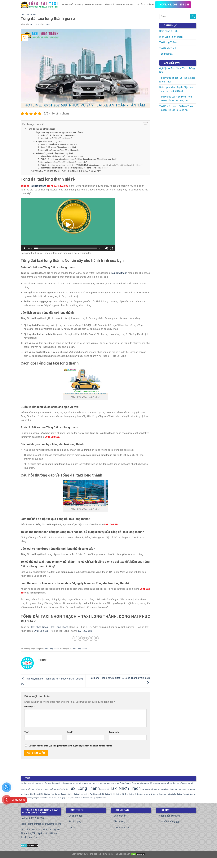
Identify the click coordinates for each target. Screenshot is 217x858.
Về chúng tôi (75, 815)
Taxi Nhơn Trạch (39, 627)
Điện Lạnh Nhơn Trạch (171, 36)
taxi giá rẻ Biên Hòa (61, 789)
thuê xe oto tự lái (146, 794)
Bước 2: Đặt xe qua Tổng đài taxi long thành (58, 147)
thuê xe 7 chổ (89, 794)
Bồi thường (119, 821)
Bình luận (29, 706)
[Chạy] (24, 248)
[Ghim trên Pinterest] (90, 638)
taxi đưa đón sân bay (65, 794)
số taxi (136, 783)
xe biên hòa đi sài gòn (51, 798)
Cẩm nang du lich (50, 783)
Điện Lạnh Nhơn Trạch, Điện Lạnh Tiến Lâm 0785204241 (176, 89)
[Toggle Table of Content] (144, 124)
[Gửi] (193, 16)
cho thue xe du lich (27, 783)
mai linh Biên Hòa (103, 783)
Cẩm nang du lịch (168, 31)
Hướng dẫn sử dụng (169, 815)
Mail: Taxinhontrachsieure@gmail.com (41, 823)
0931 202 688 (41, 630)
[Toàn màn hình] (111, 248)
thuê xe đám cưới (183, 794)
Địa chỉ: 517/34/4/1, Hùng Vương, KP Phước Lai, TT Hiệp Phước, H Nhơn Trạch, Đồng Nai (40, 833)
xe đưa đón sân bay (88, 798)
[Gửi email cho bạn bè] (85, 638)
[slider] (65, 248)
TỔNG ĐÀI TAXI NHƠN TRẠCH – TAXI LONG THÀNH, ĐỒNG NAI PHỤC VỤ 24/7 (68, 171)
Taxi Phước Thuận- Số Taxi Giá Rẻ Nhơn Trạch (177, 79)
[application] (68, 224)
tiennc (46, 24)
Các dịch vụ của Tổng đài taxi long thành (57, 138)
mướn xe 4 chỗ (115, 783)
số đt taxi (183, 783)
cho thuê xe (39, 783)
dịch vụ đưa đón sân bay (66, 783)
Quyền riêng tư (121, 827)
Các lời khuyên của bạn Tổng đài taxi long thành (60, 150)
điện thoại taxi (101, 798)
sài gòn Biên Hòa (127, 783)
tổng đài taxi (38, 798)
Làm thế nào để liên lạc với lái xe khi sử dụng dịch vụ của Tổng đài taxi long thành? (74, 168)
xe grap (62, 798)
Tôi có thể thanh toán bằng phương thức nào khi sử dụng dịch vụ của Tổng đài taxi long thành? (79, 159)
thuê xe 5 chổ (78, 794)
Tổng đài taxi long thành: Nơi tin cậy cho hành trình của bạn (59, 132)
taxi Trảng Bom (180, 789)
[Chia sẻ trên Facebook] (74, 638)
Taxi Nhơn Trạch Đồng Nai (150, 789)
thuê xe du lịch (134, 794)
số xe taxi (143, 783)
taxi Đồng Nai (52, 794)
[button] (68, 225)
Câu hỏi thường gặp (169, 821)
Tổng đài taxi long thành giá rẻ (41, 129)
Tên (26, 732)
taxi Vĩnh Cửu (42, 794)
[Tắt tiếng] (106, 248)
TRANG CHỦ (67, 4)
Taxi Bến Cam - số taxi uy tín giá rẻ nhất (38, 789)
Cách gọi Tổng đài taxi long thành (48, 141)
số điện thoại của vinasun (156, 783)
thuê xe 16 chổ (110, 794)
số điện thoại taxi (173, 783)
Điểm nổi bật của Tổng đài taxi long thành (58, 135)
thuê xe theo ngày (159, 794)
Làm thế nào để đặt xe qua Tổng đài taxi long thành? (62, 156)
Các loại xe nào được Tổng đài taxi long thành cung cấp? (64, 162)
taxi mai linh (104, 789)
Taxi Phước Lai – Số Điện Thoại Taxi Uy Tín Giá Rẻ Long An (175, 98)
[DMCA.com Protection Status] (30, 845)
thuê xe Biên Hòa (122, 794)
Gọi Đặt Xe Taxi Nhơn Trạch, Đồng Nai (177, 70)
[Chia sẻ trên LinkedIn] (96, 638)
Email (70, 732)
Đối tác (72, 827)
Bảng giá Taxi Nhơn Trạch (118, 4)
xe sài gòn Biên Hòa (73, 798)
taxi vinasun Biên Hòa (28, 794)
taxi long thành (38, 185)
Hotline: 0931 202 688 (32, 818)
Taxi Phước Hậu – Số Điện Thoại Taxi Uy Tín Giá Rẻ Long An (176, 108)
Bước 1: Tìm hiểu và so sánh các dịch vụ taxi (59, 144)
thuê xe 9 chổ (99, 794)
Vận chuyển (120, 815)
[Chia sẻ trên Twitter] (80, 638)
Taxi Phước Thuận (167, 789)
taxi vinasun (190, 789)
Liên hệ (151, 4)
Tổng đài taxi (166, 53)
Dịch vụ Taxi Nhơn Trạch (88, 4)
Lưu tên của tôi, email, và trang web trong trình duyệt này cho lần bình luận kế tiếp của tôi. (70, 746)
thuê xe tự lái (171, 794)
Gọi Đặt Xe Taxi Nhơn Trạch (86, 783)
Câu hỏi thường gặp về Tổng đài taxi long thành (54, 153)
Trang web (114, 732)
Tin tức (139, 4)
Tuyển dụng (75, 821)
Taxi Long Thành (28, 14)
